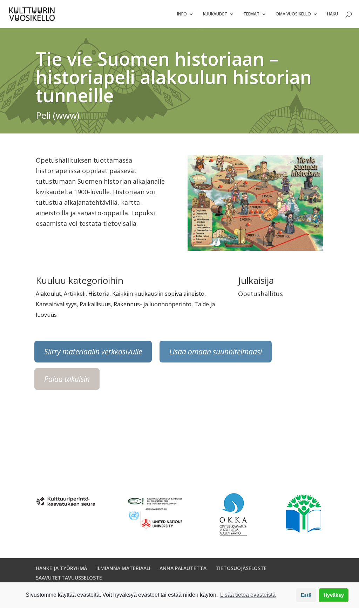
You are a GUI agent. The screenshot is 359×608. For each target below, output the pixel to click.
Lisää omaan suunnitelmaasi (215, 352)
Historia (98, 294)
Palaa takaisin (67, 379)
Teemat (251, 14)
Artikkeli (75, 294)
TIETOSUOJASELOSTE (241, 568)
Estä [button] (306, 595)
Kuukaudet (215, 14)
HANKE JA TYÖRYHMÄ (61, 568)
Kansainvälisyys (56, 304)
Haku (332, 14)
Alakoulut (48, 294)
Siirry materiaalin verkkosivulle (93, 352)
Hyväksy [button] (334, 595)
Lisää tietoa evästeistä (248, 595)
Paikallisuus (95, 304)
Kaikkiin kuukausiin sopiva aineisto (158, 294)
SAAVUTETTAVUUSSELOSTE (69, 577)
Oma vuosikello (293, 14)
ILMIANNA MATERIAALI (123, 568)
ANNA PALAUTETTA (183, 568)
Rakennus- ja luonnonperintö (152, 304)
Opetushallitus (260, 293)
